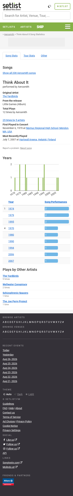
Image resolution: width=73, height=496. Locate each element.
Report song (26, 148)
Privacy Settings (11, 430)
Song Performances (56, 201)
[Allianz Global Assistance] (8, 481)
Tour (29, 55)
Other (44, 55)
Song (11, 55)
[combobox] (36, 15)
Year (11, 201)
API (5, 453)
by (14, 120)
